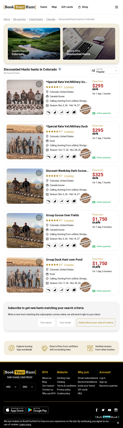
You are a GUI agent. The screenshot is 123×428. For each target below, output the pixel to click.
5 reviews (69, 87)
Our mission (48, 385)
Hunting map (63, 378)
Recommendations (87, 382)
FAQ (80, 393)
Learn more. (25, 424)
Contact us (47, 389)
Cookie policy (63, 393)
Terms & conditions (66, 385)
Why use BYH (49, 393)
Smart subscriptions (88, 378)
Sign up (103, 382)
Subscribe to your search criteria (96, 322)
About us (46, 378)
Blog (44, 382)
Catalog (61, 382)
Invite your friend (86, 385)
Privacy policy (64, 389)
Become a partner (108, 385)
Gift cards (83, 389)
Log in (102, 378)
